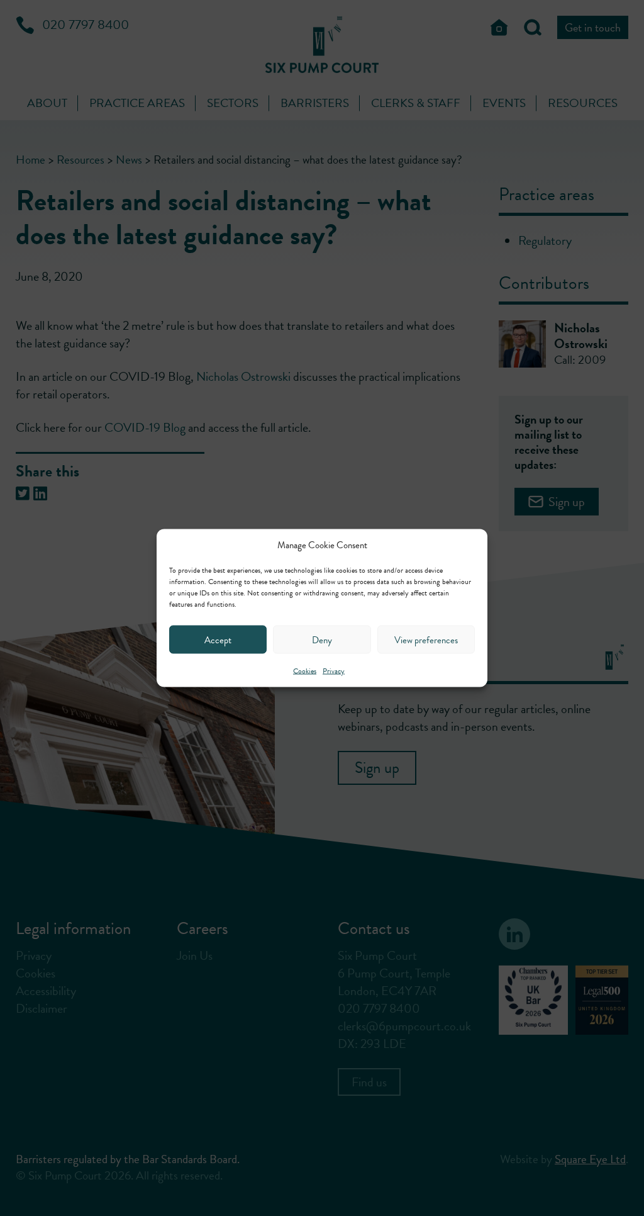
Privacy (334, 671)
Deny (322, 639)
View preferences (426, 639)
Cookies (304, 671)
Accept (217, 639)
